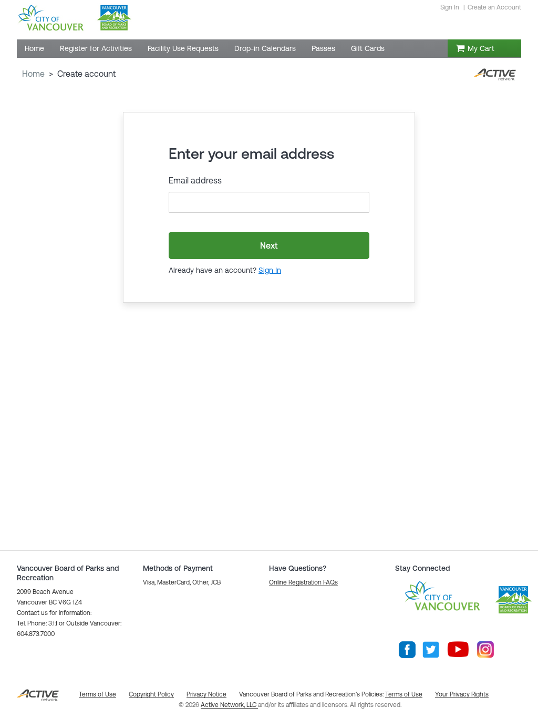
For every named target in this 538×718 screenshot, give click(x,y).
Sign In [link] (449, 7)
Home (33, 73)
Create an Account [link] (494, 7)
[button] (303, 582)
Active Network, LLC (229, 705)
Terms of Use (403, 694)
